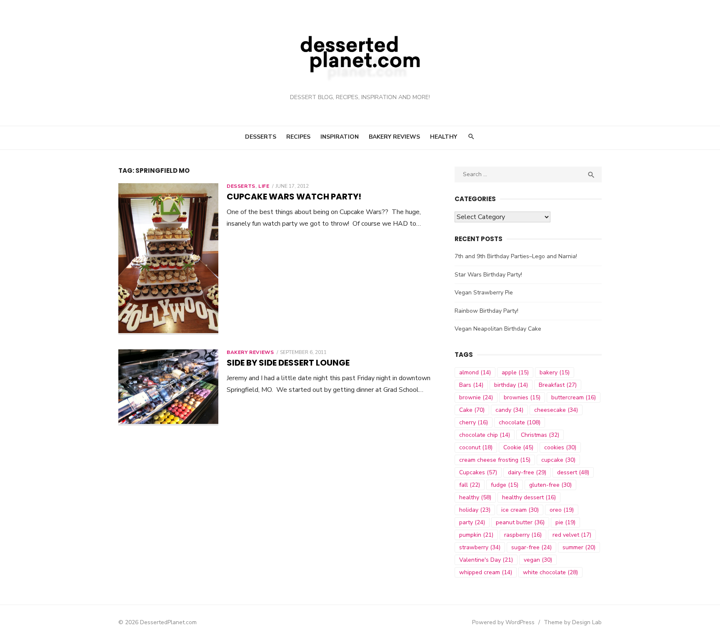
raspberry (523, 535)
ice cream (520, 510)
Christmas (540, 435)
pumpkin (476, 535)
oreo (562, 510)
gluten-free (550, 485)
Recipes (298, 137)
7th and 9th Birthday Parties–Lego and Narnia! (516, 256)
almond (475, 372)
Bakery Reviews (394, 137)
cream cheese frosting (494, 460)
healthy (475, 497)
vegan (538, 560)
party (472, 522)
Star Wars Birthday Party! (488, 275)
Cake (472, 410)
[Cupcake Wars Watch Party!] (168, 259)
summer (578, 547)
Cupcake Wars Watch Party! (294, 196)
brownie (476, 397)
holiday (474, 510)
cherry (473, 422)
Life (263, 186)
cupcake (558, 460)
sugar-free (531, 547)
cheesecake (556, 410)
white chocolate (550, 572)
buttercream (573, 397)
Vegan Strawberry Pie (484, 292)
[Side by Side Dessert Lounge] (168, 387)
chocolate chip (484, 435)
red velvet (571, 535)
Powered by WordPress (503, 622)
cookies (560, 447)
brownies (522, 397)
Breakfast (558, 385)
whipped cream (485, 572)
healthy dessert (529, 497)
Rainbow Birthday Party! (486, 311)
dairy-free (527, 472)
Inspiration (339, 137)
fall (469, 485)
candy (509, 410)
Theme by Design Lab (573, 622)
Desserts (260, 137)
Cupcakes (478, 472)
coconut (475, 447)
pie (565, 522)
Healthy (443, 137)
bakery (555, 372)
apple (515, 372)
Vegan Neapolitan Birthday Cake (498, 329)
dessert (573, 472)
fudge (504, 485)
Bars (471, 385)
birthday (511, 385)
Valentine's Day (486, 560)
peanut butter (520, 522)
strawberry (479, 547)
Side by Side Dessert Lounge (288, 363)
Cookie (518, 447)
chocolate (519, 422)
